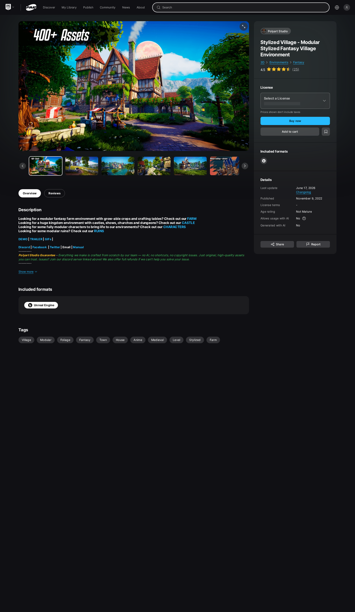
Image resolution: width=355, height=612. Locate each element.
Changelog (303, 192)
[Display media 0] (45, 166)
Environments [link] (279, 62)
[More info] (304, 218)
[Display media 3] (154, 166)
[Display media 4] (190, 166)
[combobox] (243, 7)
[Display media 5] (226, 166)
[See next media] (245, 166)
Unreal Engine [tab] (44, 305)
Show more (25, 271)
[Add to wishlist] (326, 132)
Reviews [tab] (54, 193)
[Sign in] (346, 7)
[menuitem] (49, 7)
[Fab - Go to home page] (31, 7)
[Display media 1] (81, 166)
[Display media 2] (117, 166)
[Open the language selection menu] (337, 7)
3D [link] (262, 62)
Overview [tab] (30, 193)
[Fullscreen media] (244, 26)
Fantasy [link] (298, 62)
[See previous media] (22, 166)
